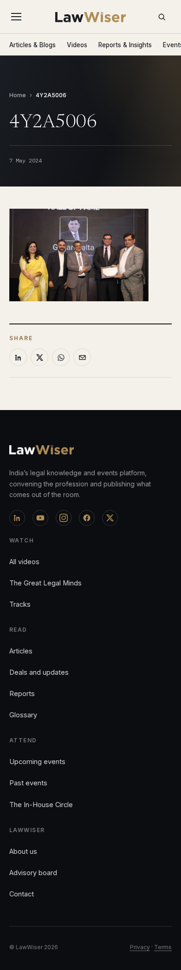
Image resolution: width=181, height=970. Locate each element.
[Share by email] (82, 357)
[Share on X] (39, 357)
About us (23, 851)
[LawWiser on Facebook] (87, 518)
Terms (163, 947)
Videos (77, 45)
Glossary (23, 715)
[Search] (161, 16)
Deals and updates (39, 672)
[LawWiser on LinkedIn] (17, 518)
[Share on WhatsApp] (61, 357)
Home (17, 95)
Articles (20, 651)
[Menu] (18, 16)
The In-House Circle (41, 804)
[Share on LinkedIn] (18, 357)
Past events (28, 783)
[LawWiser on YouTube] (40, 518)
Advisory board (33, 873)
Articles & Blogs (32, 45)
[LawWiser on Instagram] (63, 518)
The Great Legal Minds (45, 583)
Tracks (20, 604)
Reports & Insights (125, 45)
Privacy (140, 947)
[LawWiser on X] (110, 518)
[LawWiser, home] (90, 17)
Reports (22, 693)
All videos (24, 562)
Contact (21, 894)
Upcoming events (37, 761)
